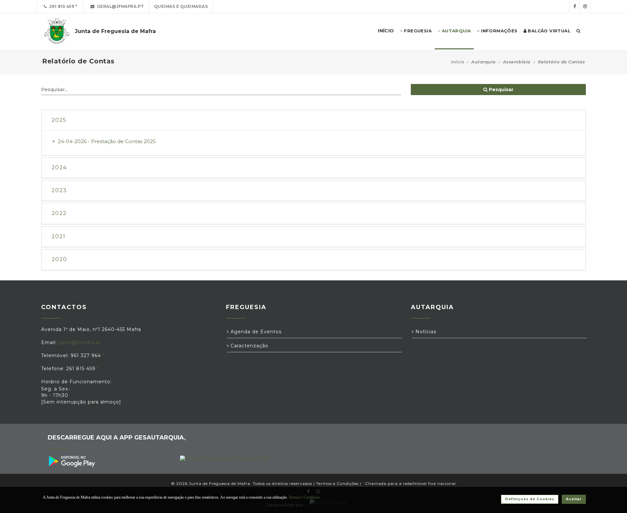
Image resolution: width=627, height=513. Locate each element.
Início (457, 61)
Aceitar (574, 499)
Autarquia (455, 30)
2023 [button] (59, 190)
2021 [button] (58, 236)
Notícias (425, 332)
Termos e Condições (337, 483)
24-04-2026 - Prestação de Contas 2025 (107, 141)
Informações (499, 30)
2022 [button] (59, 213)
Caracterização (248, 346)
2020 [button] (59, 259)
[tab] (313, 120)
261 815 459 (60, 6)
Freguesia (417, 30)
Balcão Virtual (548, 30)
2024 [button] (59, 167)
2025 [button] (59, 120)
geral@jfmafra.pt (119, 6)
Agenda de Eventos (255, 332)
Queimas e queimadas (181, 6)
